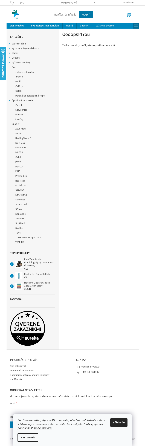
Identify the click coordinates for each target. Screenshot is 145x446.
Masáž (15, 53)
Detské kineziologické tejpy (30, 96)
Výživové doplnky (21, 62)
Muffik (18, 81)
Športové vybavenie (22, 100)
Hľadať (86, 14)
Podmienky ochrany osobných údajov (30, 375)
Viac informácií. (43, 428)
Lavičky (19, 119)
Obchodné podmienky (22, 370)
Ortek (18, 91)
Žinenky (19, 105)
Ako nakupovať (69, 2)
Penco (19, 77)
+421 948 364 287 (90, 372)
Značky (15, 124)
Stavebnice (21, 110)
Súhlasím (119, 422)
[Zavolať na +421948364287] (15, 2)
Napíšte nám (16, 379)
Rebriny (19, 114)
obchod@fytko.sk (90, 367)
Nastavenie (28, 437)
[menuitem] (17, 26)
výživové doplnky (24, 72)
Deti (14, 67)
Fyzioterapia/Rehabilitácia (25, 48)
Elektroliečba (19, 44)
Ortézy (19, 86)
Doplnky (16, 58)
